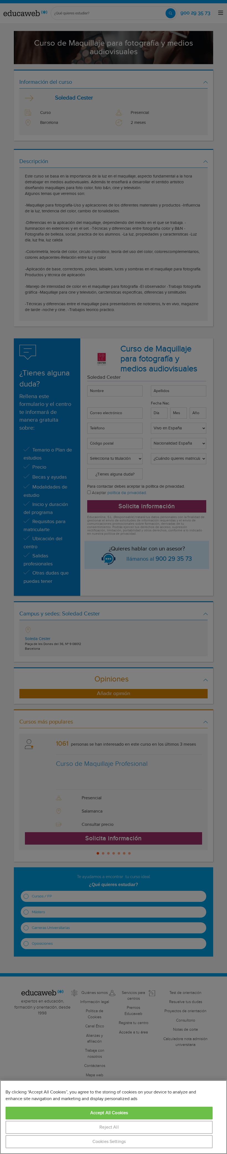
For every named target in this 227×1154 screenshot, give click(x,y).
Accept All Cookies (109, 1113)
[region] (113, 1117)
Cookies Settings (109, 1141)
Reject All (109, 1127)
